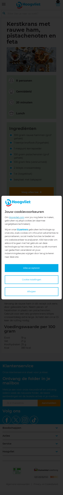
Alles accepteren (31, 268)
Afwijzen (31, 291)
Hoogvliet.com (16, 217)
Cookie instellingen (31, 279)
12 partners (22, 229)
